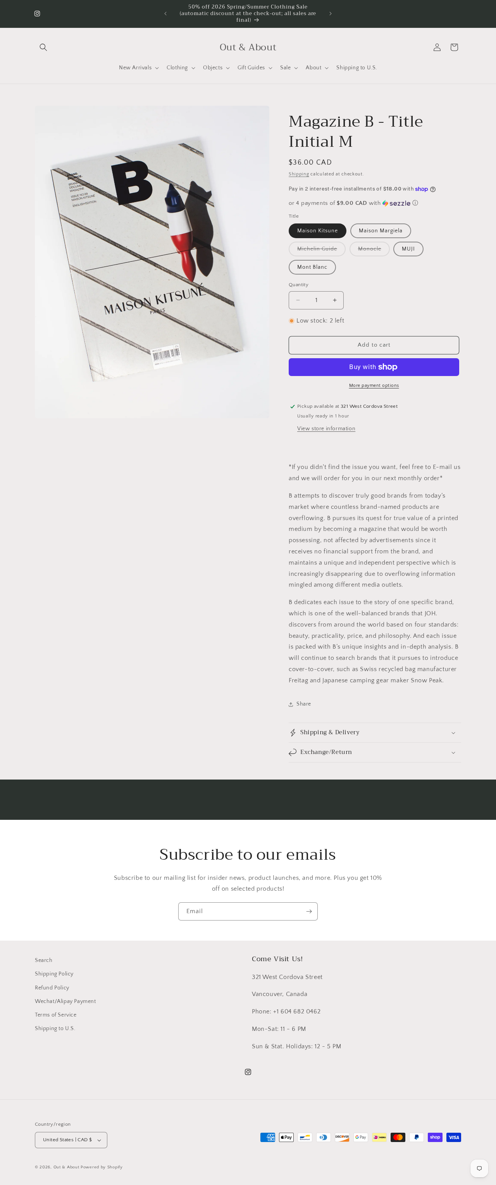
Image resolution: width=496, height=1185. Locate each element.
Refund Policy (52, 988)
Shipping (299, 174)
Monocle (374, 251)
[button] (43, 47)
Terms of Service (56, 1015)
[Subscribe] (308, 911)
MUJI (408, 249)
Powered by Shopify (102, 1167)
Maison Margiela (381, 231)
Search (44, 960)
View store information (326, 429)
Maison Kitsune (317, 231)
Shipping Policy (54, 974)
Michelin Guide (321, 251)
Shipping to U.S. (55, 1028)
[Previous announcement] (165, 13)
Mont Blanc (312, 267)
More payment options (374, 385)
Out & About (66, 1167)
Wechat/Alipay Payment (65, 1001)
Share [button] (303, 704)
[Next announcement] (330, 13)
